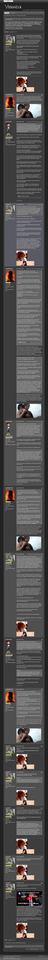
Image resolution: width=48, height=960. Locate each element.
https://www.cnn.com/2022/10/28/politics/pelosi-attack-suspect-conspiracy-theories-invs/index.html (29, 859)
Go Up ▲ (42, 956)
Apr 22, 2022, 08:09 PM (20, 421)
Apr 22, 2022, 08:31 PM (20, 487)
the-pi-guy (9, 121)
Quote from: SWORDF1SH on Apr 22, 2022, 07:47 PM (27, 423)
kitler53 (8, 35)
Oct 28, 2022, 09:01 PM (20, 856)
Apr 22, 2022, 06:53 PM (20, 94)
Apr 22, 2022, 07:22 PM (20, 121)
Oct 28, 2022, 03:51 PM (20, 807)
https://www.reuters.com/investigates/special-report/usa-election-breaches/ (28, 751)
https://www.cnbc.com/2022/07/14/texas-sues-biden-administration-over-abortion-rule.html (27, 775)
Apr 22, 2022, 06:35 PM (20, 38)
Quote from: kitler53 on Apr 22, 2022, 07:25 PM (26, 357)
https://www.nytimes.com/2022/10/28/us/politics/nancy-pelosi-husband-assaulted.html (29, 817)
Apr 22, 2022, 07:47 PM (20, 268)
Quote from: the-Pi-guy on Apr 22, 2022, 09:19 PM (26, 691)
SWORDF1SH (10, 94)
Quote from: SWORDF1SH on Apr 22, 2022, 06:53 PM (27, 124)
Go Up (6, 940)
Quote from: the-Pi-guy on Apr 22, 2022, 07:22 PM (26, 271)
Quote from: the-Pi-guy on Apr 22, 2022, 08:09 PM (26, 490)
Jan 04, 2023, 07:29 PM (20, 882)
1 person (17, 200)
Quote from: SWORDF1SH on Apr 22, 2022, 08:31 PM (27, 556)
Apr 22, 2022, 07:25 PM (20, 204)
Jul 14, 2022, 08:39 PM (19, 772)
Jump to (27, 949)
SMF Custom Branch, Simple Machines (9, 957)
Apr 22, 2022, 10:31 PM (20, 689)
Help (40, 956)
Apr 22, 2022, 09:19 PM (20, 639)
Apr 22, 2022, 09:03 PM (20, 554)
